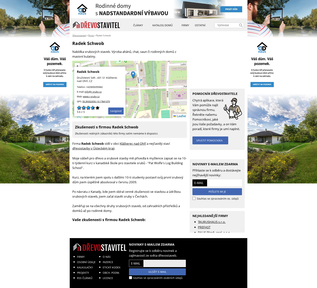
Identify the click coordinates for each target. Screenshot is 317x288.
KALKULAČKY (85, 267)
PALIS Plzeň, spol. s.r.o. (214, 232)
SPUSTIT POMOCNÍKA (209, 140)
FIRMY (81, 256)
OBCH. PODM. (111, 272)
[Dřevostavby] (96, 24)
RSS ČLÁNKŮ (84, 278)
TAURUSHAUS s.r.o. (212, 222)
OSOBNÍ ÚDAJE (86, 262)
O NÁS (107, 256)
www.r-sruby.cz (91, 96)
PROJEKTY (83, 272)
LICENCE (108, 278)
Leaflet (181, 116)
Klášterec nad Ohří (133, 143)
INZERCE (108, 262)
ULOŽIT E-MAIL (157, 272)
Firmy (91, 35)
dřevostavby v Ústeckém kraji (93, 148)
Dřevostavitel (79, 35)
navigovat (116, 111)
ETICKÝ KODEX (111, 267)
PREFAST (204, 227)
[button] (133, 75)
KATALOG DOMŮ (162, 25)
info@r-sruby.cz (93, 91)
